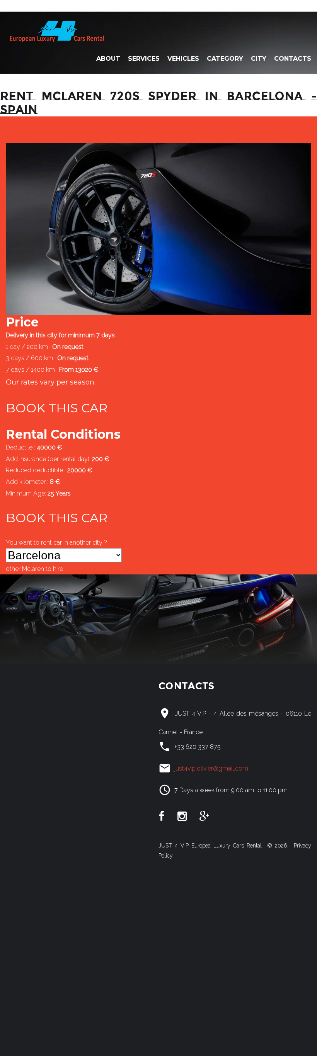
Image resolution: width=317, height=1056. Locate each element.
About (108, 58)
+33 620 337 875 (197, 746)
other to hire (34, 568)
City (258, 58)
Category (225, 58)
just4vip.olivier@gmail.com (211, 768)
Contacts (292, 58)
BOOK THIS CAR (56, 407)
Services (144, 58)
